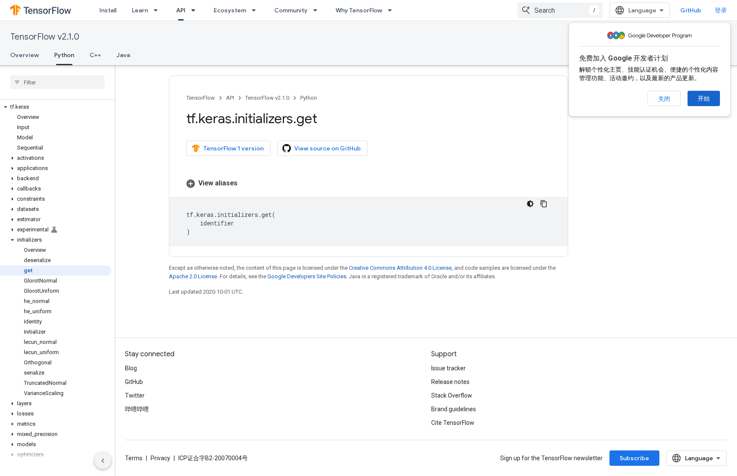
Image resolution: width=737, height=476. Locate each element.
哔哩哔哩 (137, 409)
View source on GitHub (327, 148)
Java (123, 55)
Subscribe (634, 458)
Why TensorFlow (359, 10)
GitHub (690, 10)
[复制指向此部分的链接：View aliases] (246, 183)
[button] (55, 107)
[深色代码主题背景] (530, 204)
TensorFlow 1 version (233, 148)
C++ (95, 55)
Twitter (135, 395)
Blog (131, 368)
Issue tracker (448, 368)
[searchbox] (57, 82)
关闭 (664, 99)
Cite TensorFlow (452, 422)
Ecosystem (230, 10)
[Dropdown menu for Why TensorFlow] (392, 10)
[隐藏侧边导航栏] (102, 460)
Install (107, 10)
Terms (133, 458)
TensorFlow (200, 98)
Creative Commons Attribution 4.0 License (400, 268)
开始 (704, 98)
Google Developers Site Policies (306, 276)
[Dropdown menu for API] (196, 10)
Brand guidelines (453, 409)
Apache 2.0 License (193, 276)
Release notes (450, 381)
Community (291, 10)
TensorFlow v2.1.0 (44, 37)
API (181, 10)
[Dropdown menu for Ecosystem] (256, 10)
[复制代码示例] (544, 204)
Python (64, 55)
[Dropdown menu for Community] (318, 10)
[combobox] (560, 10)
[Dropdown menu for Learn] (158, 10)
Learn (140, 10)
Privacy (160, 458)
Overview (24, 55)
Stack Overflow (451, 395)
